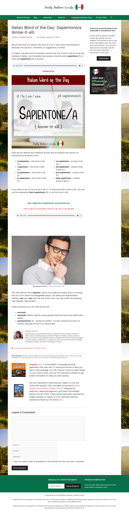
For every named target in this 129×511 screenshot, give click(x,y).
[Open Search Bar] (111, 17)
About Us (61, 17)
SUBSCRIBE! (104, 58)
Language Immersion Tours (81, 17)
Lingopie (33, 364)
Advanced (18, 348)
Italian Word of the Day (31, 348)
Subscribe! (47, 17)
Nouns (43, 348)
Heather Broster (26, 37)
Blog (35, 17)
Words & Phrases (23, 17)
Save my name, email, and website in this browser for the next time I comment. (49, 461)
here (61, 400)
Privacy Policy (101, 17)
